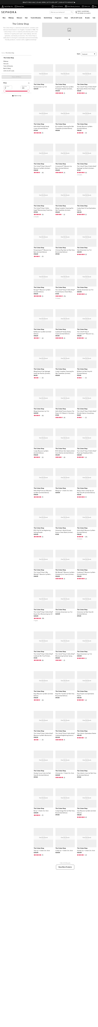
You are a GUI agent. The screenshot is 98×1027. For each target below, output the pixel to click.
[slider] (4, 91)
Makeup (5, 61)
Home (3, 53)
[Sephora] (9, 12)
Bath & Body (7, 68)
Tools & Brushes (8, 66)
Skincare (5, 63)
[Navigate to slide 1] (69, 39)
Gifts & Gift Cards (8, 71)
